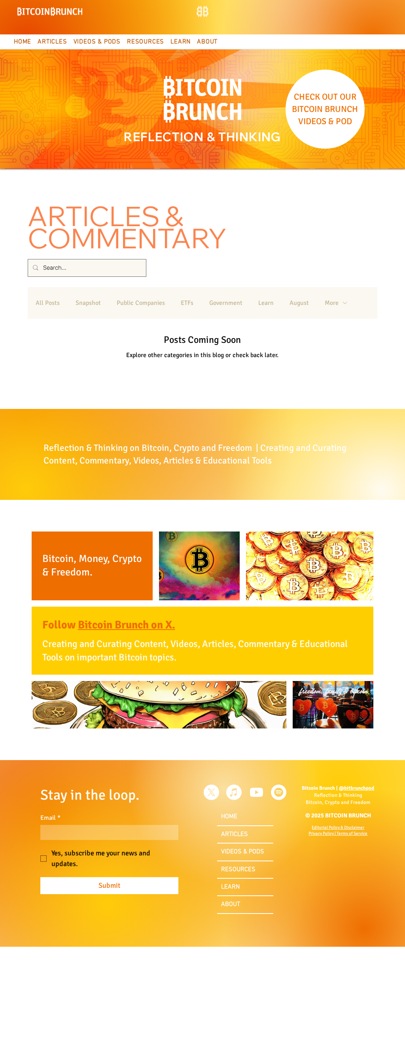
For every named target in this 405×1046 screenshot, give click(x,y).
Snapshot (88, 303)
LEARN (230, 887)
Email (50, 818)
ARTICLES (234, 834)
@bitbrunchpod (356, 788)
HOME (229, 817)
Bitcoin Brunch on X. (126, 625)
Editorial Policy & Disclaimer (338, 827)
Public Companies (141, 303)
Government (225, 303)
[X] (211, 792)
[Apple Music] (234, 792)
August (299, 303)
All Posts (48, 303)
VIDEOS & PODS (242, 852)
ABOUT (230, 904)
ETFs (187, 303)
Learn (266, 303)
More (332, 303)
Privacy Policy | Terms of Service (337, 833)
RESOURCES (238, 870)
